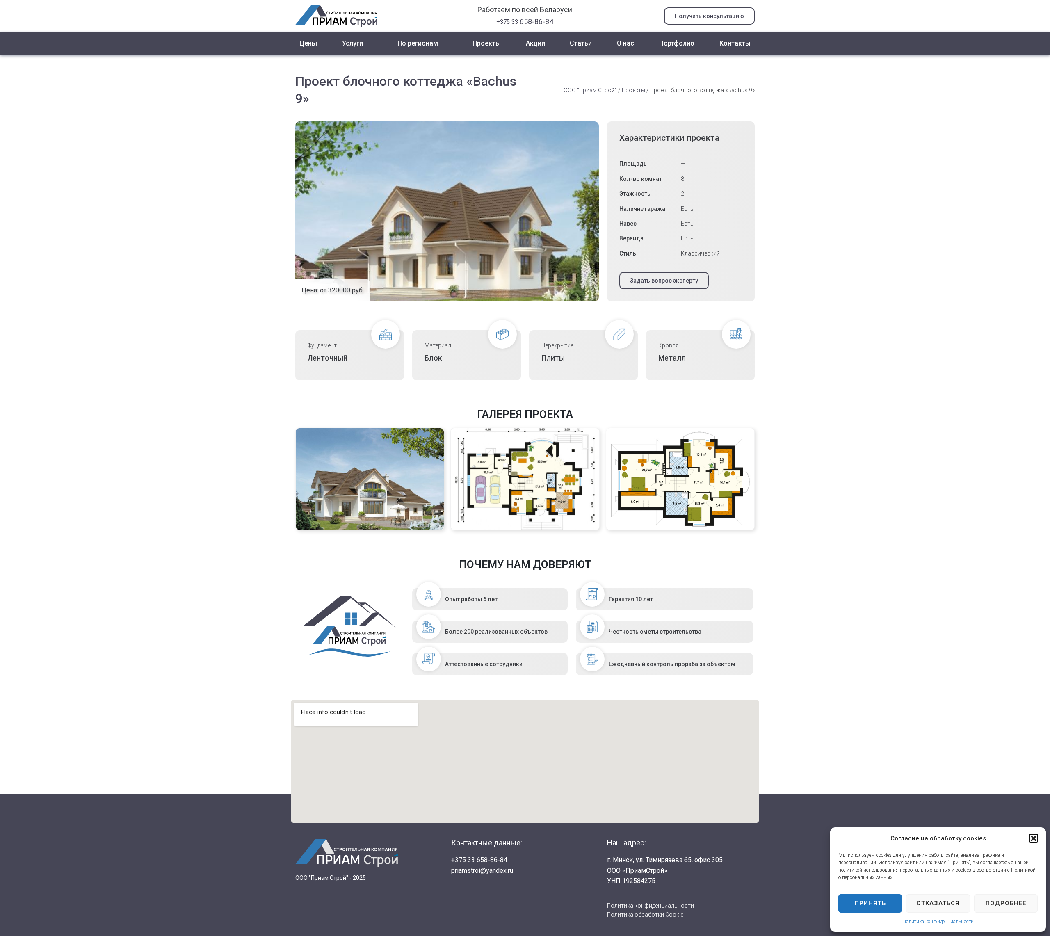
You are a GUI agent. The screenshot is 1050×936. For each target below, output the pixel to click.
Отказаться (938, 903)
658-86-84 (524, 21)
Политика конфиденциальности (938, 922)
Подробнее (1006, 903)
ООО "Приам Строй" (590, 90)
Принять (870, 903)
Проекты (633, 90)
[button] (1033, 838)
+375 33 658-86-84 (479, 860)
